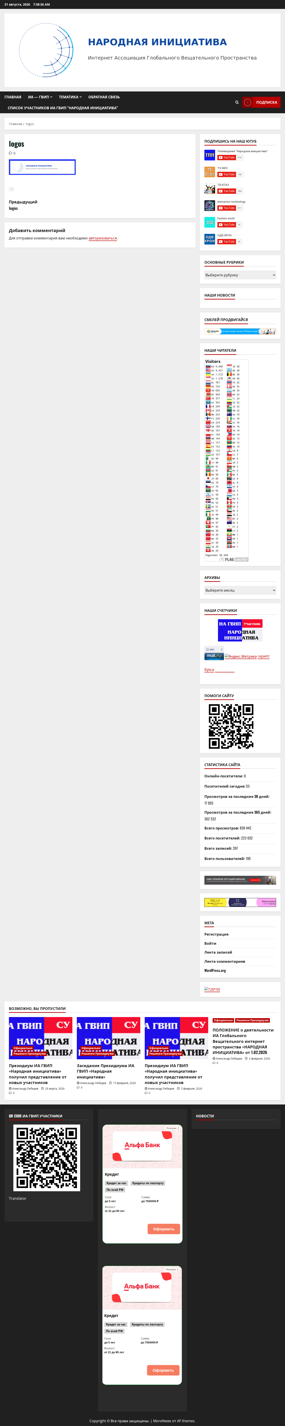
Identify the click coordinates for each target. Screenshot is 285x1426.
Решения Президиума (30, 1054)
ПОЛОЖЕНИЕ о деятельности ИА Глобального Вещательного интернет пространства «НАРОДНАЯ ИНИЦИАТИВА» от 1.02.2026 (243, 1041)
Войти (210, 943)
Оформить (164, 1229)
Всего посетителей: (222, 838)
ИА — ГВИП (38, 96)
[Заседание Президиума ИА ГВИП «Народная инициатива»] (108, 1038)
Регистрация (216, 934)
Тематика (68, 96)
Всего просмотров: (222, 828)
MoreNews (162, 1420)
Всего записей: (218, 848)
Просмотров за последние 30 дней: (237, 796)
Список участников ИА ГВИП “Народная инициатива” (63, 107)
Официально (23, 1048)
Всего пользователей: (225, 858)
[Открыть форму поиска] (237, 102)
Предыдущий (23, 205)
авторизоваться (103, 238)
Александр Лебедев (25, 1088)
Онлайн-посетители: (224, 776)
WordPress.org (215, 970)
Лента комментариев (224, 961)
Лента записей (218, 952)
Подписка (266, 102)
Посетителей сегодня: (225, 786)
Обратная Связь (104, 96)
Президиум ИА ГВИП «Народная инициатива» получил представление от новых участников (38, 1073)
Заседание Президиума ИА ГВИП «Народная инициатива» (105, 1070)
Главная (12, 96)
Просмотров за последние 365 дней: (238, 812)
